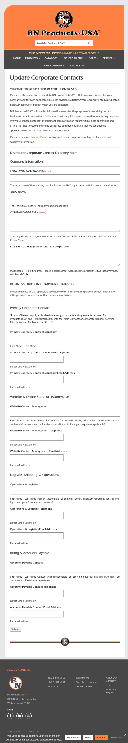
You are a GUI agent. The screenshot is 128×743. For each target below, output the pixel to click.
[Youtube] (29, 715)
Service (108, 58)
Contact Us (76, 65)
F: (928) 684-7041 (56, 682)
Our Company (53, 65)
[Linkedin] (19, 715)
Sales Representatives (87, 682)
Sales (93, 58)
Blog (108, 685)
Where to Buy (73, 58)
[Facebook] (10, 715)
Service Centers (84, 686)
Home (17, 58)
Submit (15, 629)
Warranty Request (111, 691)
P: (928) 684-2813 (56, 677)
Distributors (82, 677)
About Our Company (111, 679)
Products (31, 58)
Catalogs (51, 58)
